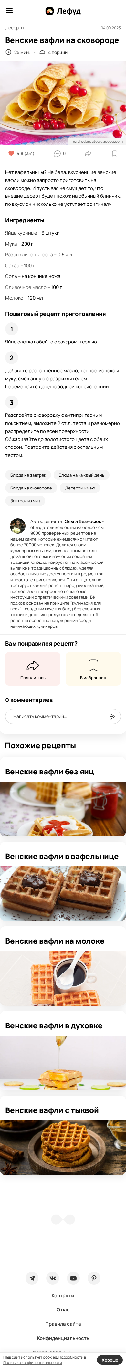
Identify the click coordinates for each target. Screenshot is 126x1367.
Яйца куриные (21, 232)
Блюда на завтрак (28, 475)
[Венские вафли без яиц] (63, 809)
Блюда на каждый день (81, 475)
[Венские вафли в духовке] (63, 1063)
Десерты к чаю (80, 488)
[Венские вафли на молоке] (63, 978)
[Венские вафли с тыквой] (63, 1147)
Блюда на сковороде (31, 488)
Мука (11, 243)
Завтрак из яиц (25, 501)
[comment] (112, 716)
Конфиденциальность (63, 1338)
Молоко (14, 297)
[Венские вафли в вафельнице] (63, 893)
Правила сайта (63, 1323)
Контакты (63, 1295)
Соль (11, 276)
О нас (63, 1309)
